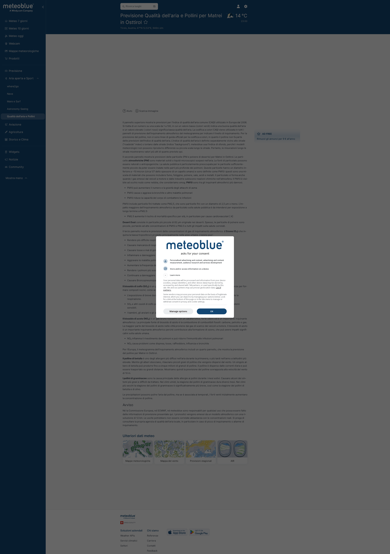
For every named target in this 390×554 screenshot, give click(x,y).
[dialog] (195, 277)
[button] (195, 275)
